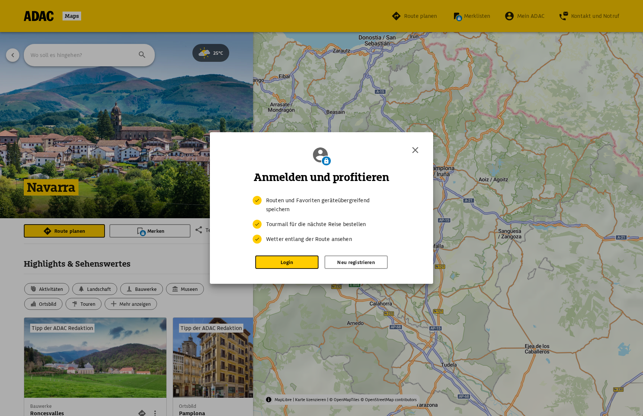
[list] (321, 220)
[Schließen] (415, 150)
